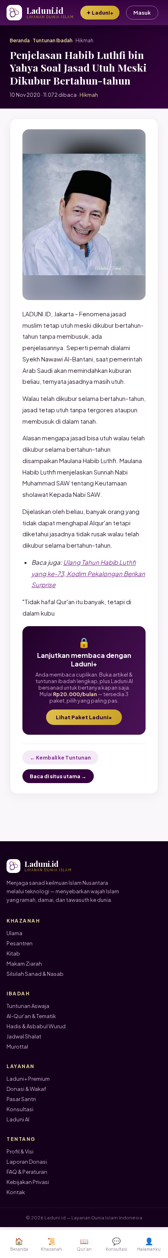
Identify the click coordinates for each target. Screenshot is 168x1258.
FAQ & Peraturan (27, 1172)
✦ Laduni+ (99, 12)
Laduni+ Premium (28, 1078)
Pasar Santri (21, 1099)
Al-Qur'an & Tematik (31, 1016)
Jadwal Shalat (24, 1036)
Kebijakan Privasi (28, 1182)
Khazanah (51, 1243)
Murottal (17, 1046)
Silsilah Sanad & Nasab (35, 974)
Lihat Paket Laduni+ (84, 717)
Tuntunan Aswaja (28, 1006)
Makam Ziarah (24, 963)
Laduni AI (18, 1119)
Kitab (13, 953)
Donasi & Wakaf (26, 1089)
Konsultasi (20, 1109)
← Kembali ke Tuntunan (60, 757)
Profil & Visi (20, 1151)
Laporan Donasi (27, 1161)
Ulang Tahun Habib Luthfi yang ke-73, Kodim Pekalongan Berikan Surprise (88, 573)
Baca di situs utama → (58, 776)
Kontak (16, 1192)
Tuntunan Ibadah (53, 40)
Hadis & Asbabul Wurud (36, 1026)
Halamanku (149, 1243)
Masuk (142, 12)
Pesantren (20, 943)
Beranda (20, 40)
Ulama (14, 933)
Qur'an (84, 1243)
